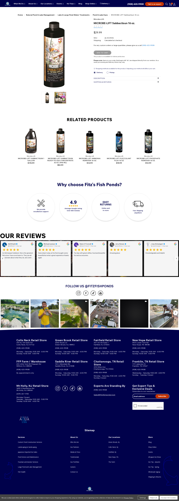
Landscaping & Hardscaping (27, 447)
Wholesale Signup (154, 472)
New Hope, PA (113, 457)
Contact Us (74, 472)
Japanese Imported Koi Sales (27, 452)
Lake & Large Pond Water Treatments (74, 15)
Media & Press (75, 452)
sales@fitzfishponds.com (104, 395)
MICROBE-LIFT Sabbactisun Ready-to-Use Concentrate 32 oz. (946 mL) (60, 160)
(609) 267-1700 (22, 394)
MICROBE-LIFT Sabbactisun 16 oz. (125, 15)
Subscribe (162, 396)
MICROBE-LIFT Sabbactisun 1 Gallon (31, 159)
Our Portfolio (74, 462)
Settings (143, 498)
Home (20, 15)
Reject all (153, 498)
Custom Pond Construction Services (30, 442)
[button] (18, 258)
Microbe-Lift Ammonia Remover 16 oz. (89, 159)
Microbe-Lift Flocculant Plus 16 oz (119, 159)
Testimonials (74, 457)
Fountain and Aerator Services (28, 462)
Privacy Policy (128, 498)
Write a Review (98, 27)
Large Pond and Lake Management (30, 467)
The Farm (111, 462)
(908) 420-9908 (135, 4)
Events (150, 452)
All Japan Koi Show (154, 457)
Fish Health (21, 472)
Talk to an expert (154, 4)
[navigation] (3, 258)
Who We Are (74, 442)
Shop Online (152, 447)
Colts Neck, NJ (113, 447)
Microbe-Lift (99, 19)
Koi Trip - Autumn (154, 462)
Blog (149, 442)
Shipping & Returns (154, 477)
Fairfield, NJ (112, 452)
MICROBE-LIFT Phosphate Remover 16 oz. (148, 159)
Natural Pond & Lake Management (40, 15)
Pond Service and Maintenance (28, 457)
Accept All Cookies (168, 498)
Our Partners (74, 447)
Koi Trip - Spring (153, 467)
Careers (73, 467)
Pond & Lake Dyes (100, 15)
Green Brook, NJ (113, 442)
